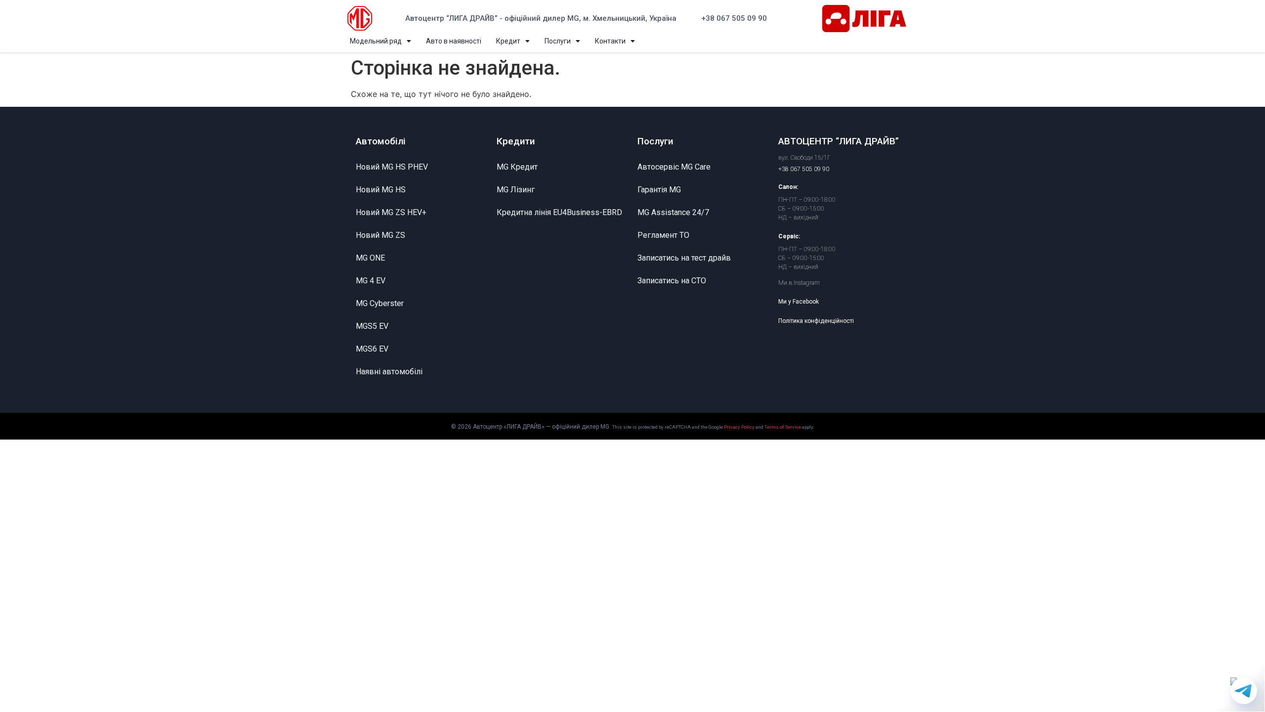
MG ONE (370, 258)
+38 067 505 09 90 (734, 18)
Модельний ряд (376, 41)
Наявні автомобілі (389, 371)
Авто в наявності (453, 41)
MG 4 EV (370, 280)
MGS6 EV (372, 349)
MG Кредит (517, 167)
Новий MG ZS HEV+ (391, 212)
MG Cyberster (380, 303)
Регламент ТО (663, 235)
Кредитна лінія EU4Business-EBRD (559, 212)
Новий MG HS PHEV (392, 167)
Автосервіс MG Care (674, 167)
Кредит (508, 41)
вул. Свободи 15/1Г (804, 157)
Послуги (558, 41)
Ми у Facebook (798, 301)
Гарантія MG (659, 189)
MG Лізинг (516, 189)
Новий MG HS (381, 189)
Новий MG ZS (380, 235)
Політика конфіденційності (816, 320)
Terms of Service (782, 427)
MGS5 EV (372, 326)
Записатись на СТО (671, 280)
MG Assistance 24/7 (673, 212)
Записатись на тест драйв (684, 258)
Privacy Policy (739, 427)
